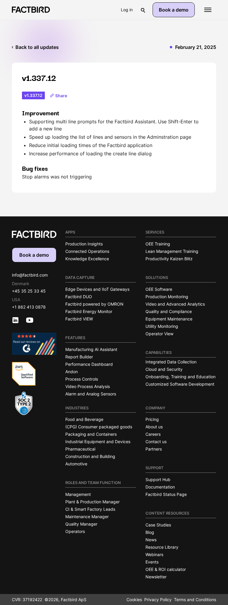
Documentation (160, 486)
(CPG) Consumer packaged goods (98, 426)
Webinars (154, 554)
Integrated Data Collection (171, 361)
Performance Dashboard (89, 364)
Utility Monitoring (161, 326)
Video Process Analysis (87, 386)
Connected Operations (87, 251)
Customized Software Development (179, 384)
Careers (153, 434)
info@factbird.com (30, 274)
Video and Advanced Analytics (175, 304)
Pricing (152, 419)
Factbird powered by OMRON (94, 304)
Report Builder (79, 356)
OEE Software (158, 289)
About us (154, 426)
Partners (153, 448)
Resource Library (161, 547)
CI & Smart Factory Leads (90, 509)
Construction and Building (90, 456)
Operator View (159, 333)
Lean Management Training (171, 251)
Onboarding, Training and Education (180, 376)
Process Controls (81, 378)
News (150, 539)
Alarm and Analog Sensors (90, 393)
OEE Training (157, 243)
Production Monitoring (166, 296)
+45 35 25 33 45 (29, 290)
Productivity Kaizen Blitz (169, 258)
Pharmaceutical (80, 448)
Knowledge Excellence (87, 258)
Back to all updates (37, 47)
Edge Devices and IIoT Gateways (97, 289)
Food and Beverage (84, 419)
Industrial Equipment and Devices (97, 441)
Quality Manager (81, 523)
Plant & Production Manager (92, 501)
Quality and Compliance (168, 311)
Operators (75, 531)
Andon (71, 371)
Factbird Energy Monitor (88, 311)
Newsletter (156, 576)
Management (78, 494)
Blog (149, 532)
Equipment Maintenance (168, 318)
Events (152, 561)
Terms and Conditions (195, 599)
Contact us (156, 441)
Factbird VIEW (79, 318)
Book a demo (174, 10)
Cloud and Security (164, 369)
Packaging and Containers (91, 434)
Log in (127, 9)
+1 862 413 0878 (29, 306)
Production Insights (84, 243)
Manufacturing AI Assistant (91, 349)
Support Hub (157, 479)
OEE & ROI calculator (165, 569)
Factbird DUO (78, 296)
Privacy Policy (158, 599)
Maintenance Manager (87, 516)
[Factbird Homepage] (31, 10)
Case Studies (158, 524)
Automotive (76, 463)
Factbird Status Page (166, 494)
